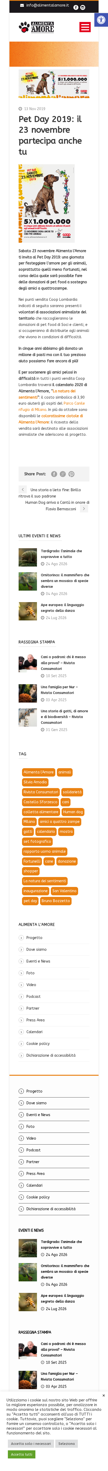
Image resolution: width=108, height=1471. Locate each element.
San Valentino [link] (64, 891)
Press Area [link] (35, 1020)
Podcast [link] (33, 996)
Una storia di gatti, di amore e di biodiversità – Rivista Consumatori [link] (64, 717)
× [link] (103, 1396)
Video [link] (31, 985)
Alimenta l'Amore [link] (39, 772)
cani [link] (65, 802)
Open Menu (85, 27)
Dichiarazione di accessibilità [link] (50, 1055)
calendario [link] (46, 831)
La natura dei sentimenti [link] (45, 881)
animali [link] (64, 772)
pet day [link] (30, 901)
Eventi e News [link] (38, 961)
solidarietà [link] (72, 792)
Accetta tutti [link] (21, 1454)
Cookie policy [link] (38, 1044)
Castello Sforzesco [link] (40, 802)
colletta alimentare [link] (41, 812)
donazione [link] (67, 861)
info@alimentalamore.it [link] (47, 5)
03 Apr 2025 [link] (56, 700)
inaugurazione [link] (36, 891)
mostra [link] (66, 831)
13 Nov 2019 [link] (34, 109)
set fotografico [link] (37, 841)
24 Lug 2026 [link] (56, 618)
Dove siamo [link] (36, 949)
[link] (101, 20)
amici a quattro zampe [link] (60, 821)
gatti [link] (28, 831)
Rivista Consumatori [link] (41, 792)
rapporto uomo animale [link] (45, 851)
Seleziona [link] (66, 1444)
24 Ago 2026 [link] (56, 564)
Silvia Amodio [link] (35, 782)
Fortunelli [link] (32, 861)
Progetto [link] (34, 938)
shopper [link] (31, 871)
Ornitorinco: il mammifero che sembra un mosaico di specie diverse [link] (65, 581)
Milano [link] (29, 821)
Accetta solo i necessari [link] (31, 1444)
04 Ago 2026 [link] (56, 594)
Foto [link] (30, 973)
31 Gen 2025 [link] (56, 730)
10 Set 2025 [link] (56, 676)
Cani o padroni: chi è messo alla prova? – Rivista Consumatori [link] (63, 662)
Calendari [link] (34, 1032)
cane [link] (49, 861)
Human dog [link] (73, 812)
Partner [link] (32, 1008)
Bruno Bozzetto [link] (56, 901)
